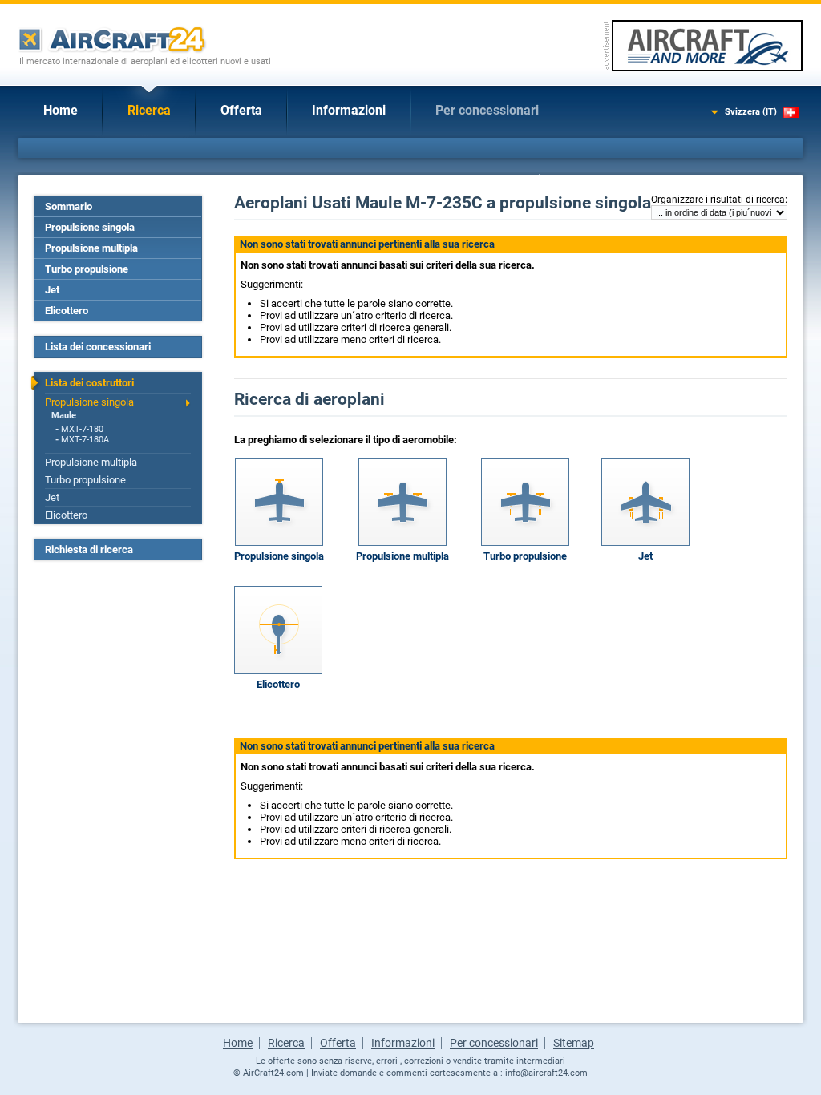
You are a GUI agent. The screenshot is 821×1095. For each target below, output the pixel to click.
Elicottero (66, 311)
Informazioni (349, 110)
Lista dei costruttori (89, 383)
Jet (52, 290)
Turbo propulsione (86, 269)
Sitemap (573, 1042)
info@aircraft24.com (546, 1073)
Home (60, 110)
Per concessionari (487, 110)
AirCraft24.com (273, 1073)
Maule (63, 415)
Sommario (68, 206)
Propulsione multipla (91, 248)
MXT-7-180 (82, 429)
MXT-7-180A (85, 439)
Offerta (241, 110)
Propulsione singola (90, 227)
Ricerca (149, 110)
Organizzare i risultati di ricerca (718, 199)
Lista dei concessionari (98, 347)
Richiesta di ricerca (89, 549)
